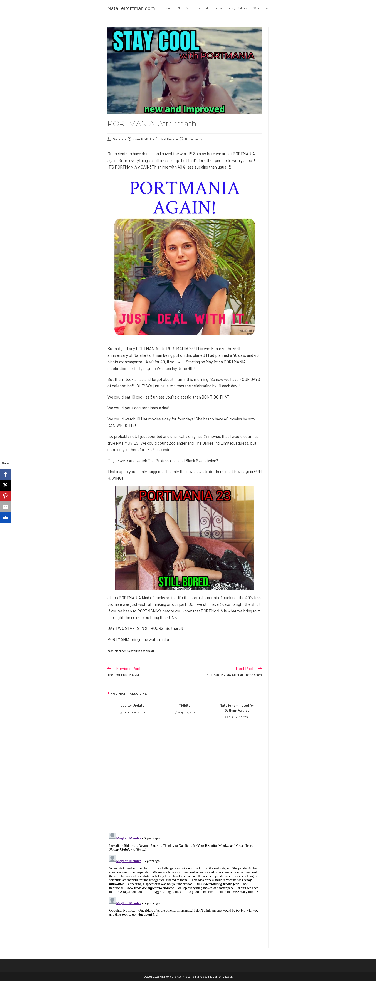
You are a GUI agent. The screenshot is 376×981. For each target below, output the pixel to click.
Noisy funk (133, 651)
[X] (5, 485)
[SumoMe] (5, 517)
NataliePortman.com (131, 8)
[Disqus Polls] (184, 776)
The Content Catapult (220, 976)
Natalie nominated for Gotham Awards (237, 707)
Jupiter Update (132, 705)
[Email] (5, 506)
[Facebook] (5, 474)
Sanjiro (118, 139)
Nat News (168, 139)
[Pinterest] (5, 495)
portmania (147, 651)
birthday (120, 651)
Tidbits (184, 705)
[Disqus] (184, 885)
